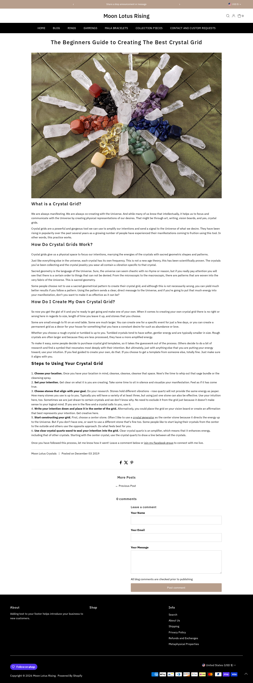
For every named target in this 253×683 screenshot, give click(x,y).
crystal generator (143, 417)
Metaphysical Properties (184, 644)
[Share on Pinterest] (131, 463)
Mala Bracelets (116, 28)
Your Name (138, 512)
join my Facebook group (158, 443)
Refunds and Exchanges (183, 638)
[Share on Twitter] (126, 463)
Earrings (90, 28)
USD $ (235, 4)
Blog (56, 28)
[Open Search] (227, 15)
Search (173, 614)
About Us (174, 620)
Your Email (138, 530)
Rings (72, 28)
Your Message (140, 547)
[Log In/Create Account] (233, 15)
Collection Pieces (149, 28)
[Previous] (73, 4)
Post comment (176, 587)
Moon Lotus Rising (126, 15)
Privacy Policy (177, 632)
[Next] (179, 4)
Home (41, 28)
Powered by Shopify (70, 675)
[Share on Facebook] (121, 463)
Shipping (174, 626)
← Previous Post (125, 485)
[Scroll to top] (246, 673)
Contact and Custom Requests (193, 28)
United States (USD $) (219, 665)
